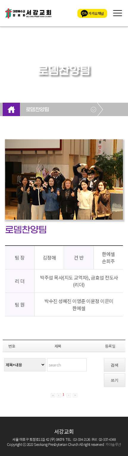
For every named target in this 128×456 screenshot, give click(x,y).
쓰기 (114, 380)
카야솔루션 (113, 444)
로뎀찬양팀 (37, 110)
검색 (114, 365)
